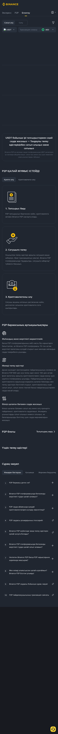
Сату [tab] (21, 22)
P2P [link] (17, 12)
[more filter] (53, 22)
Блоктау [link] (26, 12)
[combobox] (9, 29)
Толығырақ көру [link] (44, 431)
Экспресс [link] (6, 12)
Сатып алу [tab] (8, 22)
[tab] (6, 13)
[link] (31, 520)
